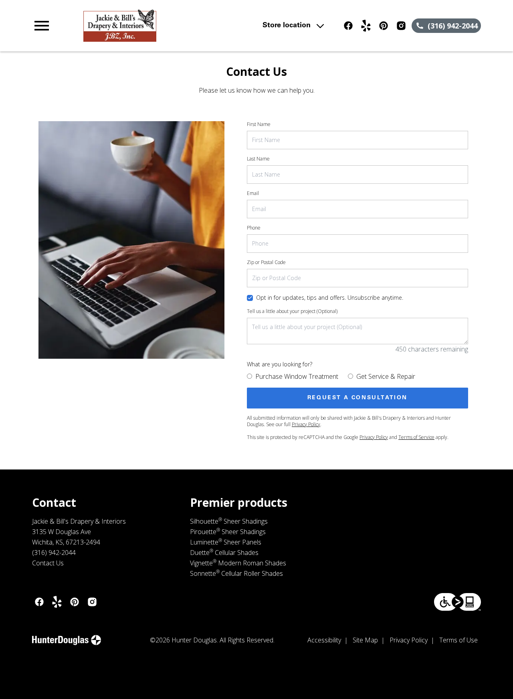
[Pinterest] (383, 25)
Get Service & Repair (385, 376)
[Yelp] (366, 25)
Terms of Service (416, 437)
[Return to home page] (169, 26)
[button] (41, 25)
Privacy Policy (306, 424)
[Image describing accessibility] (457, 602)
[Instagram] (401, 25)
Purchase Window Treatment (296, 376)
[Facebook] (348, 25)
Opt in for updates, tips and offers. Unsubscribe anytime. (329, 297)
